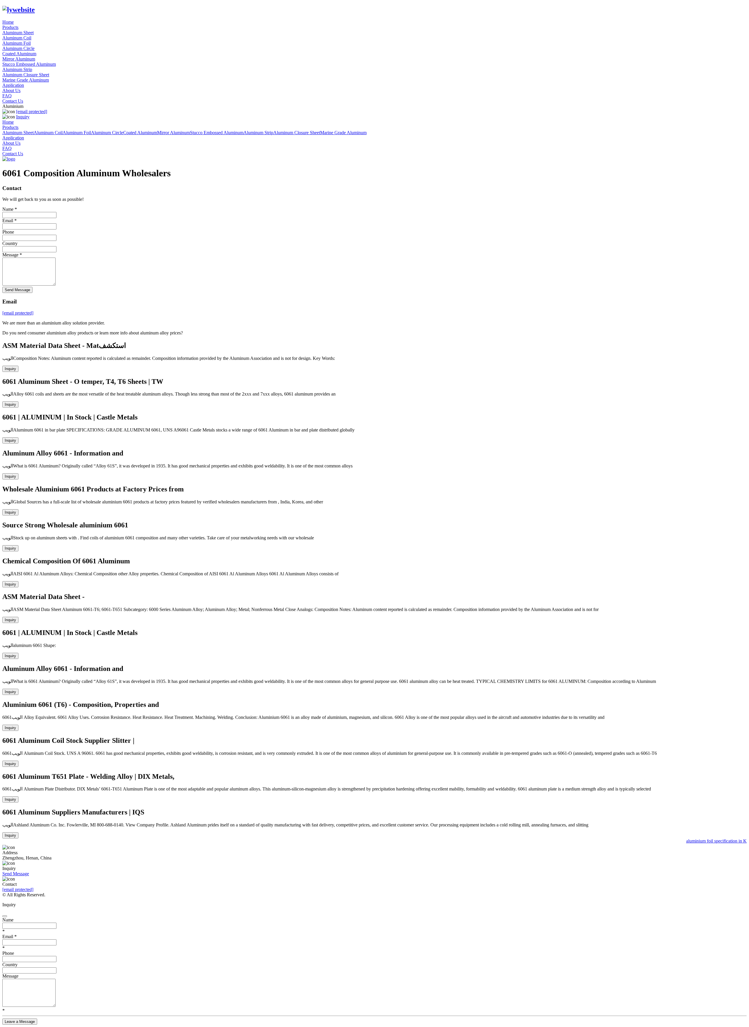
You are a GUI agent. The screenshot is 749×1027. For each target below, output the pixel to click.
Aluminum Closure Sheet (25, 74)
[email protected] (17, 889)
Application (13, 85)
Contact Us (12, 101)
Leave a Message (20, 1021)
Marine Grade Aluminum (25, 79)
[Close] (4, 916)
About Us (11, 90)
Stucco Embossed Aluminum (29, 64)
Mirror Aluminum (18, 58)
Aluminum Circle (18, 48)
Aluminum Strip (17, 69)
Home (8, 22)
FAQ (7, 95)
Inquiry (23, 116)
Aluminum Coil (16, 37)
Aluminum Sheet (18, 32)
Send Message (17, 290)
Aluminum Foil (16, 43)
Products (10, 27)
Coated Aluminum (19, 53)
